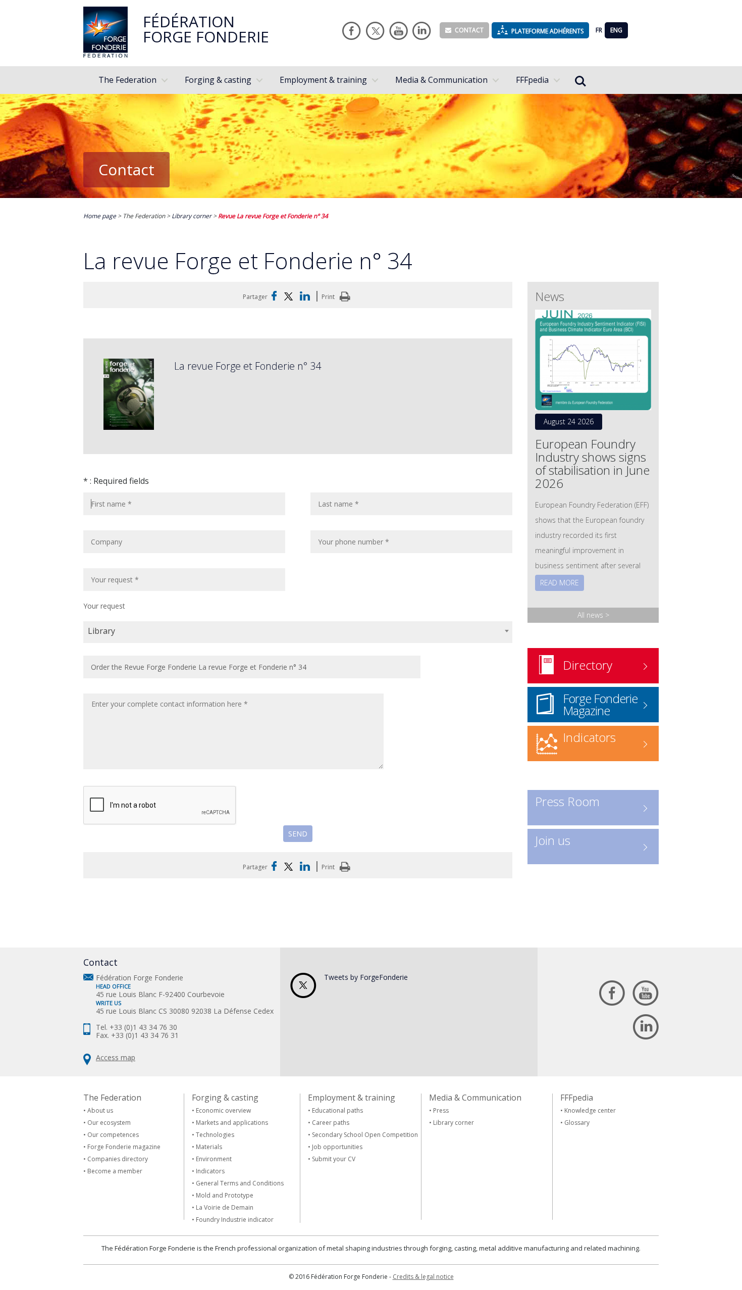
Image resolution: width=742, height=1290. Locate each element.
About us (100, 1110)
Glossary (577, 1122)
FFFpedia (532, 79)
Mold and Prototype (224, 1195)
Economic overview (223, 1110)
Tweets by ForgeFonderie (366, 977)
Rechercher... (580, 75)
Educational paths (337, 1110)
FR (599, 30)
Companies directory (117, 1159)
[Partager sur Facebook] (274, 296)
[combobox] (297, 632)
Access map (115, 1057)
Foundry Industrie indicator (235, 1219)
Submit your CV (333, 1159)
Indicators (210, 1171)
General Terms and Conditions (240, 1183)
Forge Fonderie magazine (124, 1147)
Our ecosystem (109, 1122)
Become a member (114, 1171)
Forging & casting (218, 79)
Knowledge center (590, 1110)
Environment (214, 1159)
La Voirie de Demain (224, 1207)
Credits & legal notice (423, 1276)
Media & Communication (441, 79)
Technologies (215, 1134)
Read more (559, 582)
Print (329, 296)
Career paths (330, 1122)
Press (441, 1110)
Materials (209, 1147)
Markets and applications (232, 1122)
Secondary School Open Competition (365, 1134)
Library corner (192, 216)
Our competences (113, 1134)
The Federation (127, 79)
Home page (100, 216)
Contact (469, 30)
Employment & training (323, 79)
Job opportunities (337, 1147)
